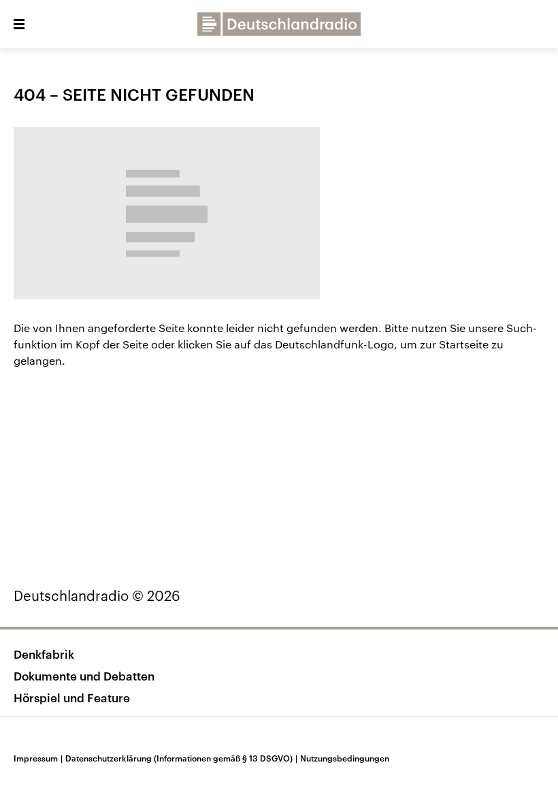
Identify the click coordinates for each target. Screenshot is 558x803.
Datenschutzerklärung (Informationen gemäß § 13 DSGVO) (181, 758)
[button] (19, 24)
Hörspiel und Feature (72, 697)
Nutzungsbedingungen (344, 758)
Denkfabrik (44, 654)
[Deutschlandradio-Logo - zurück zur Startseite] (279, 24)
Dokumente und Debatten (84, 676)
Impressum (38, 758)
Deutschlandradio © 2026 (97, 595)
